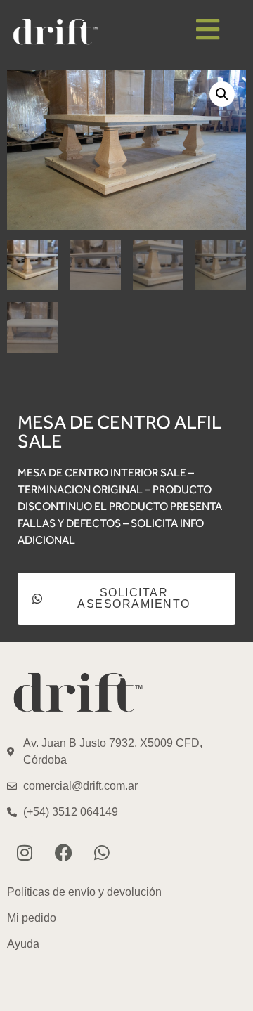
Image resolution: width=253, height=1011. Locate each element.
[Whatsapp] (101, 852)
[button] (222, 94)
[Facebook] (63, 852)
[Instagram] (24, 852)
